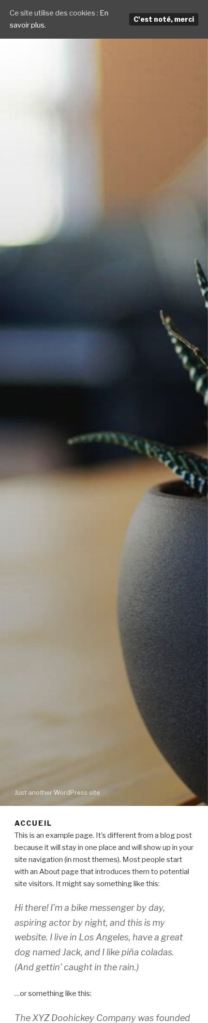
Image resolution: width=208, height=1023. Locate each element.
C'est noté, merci (164, 19)
